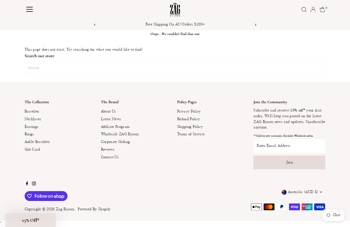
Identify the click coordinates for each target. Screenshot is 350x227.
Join (289, 162)
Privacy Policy (189, 111)
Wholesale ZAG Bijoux (120, 134)
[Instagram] (34, 184)
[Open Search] (304, 9)
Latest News (111, 119)
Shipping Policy (190, 127)
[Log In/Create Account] (313, 9)
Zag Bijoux (65, 209)
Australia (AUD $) (303, 192)
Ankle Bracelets (37, 142)
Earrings (32, 127)
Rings (29, 134)
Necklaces (33, 119)
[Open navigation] (29, 9)
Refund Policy (188, 119)
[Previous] (95, 25)
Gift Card (32, 149)
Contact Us (110, 157)
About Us (108, 111)
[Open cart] (322, 9)
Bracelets (32, 111)
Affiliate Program (115, 127)
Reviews (107, 149)
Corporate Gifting (115, 142)
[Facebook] (27, 184)
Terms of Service (191, 134)
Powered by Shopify (94, 209)
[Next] (255, 25)
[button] (30, 220)
